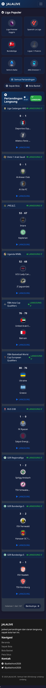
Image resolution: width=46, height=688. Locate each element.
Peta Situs (6, 654)
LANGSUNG (24, 147)
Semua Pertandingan (24, 79)
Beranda (6, 642)
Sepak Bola (14, 85)
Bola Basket (34, 85)
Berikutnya (31, 606)
